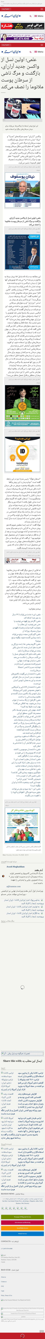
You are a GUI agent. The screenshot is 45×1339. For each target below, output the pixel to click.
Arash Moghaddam (16, 867)
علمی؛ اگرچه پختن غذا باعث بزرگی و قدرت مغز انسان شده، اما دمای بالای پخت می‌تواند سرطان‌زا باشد (26, 647)
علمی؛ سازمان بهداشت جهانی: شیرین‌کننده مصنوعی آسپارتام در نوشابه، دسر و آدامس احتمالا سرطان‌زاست (27, 666)
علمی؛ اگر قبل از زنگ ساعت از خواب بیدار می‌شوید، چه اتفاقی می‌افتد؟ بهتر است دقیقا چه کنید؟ (26, 703)
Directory (26, 1203)
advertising (25, 1201)
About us (3, 1277)
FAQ (2, 1286)
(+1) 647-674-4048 (6, 1249)
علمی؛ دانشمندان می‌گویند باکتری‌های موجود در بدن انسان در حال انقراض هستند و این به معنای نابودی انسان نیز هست (26, 679)
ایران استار (39, 1199)
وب (30, 1199)
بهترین (35, 1199)
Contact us (4, 1282)
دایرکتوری (26, 1199)
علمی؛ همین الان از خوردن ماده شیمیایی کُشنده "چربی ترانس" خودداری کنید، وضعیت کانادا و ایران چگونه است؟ (26, 781)
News (20, 1201)
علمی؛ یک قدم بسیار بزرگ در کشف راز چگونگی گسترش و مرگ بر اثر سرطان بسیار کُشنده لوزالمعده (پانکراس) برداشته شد (27, 728)
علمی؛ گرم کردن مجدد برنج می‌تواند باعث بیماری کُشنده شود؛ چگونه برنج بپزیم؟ (26, 638)
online (37, 1201)
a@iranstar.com (14, 887)
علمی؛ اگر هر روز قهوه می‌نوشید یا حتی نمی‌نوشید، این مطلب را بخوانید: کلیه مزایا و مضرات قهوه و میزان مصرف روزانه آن (27, 626)
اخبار (15, 1199)
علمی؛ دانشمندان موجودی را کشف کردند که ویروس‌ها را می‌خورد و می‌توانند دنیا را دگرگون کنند (27, 753)
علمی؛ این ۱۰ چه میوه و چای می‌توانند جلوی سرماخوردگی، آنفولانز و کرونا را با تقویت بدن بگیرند (26, 792)
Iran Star (4, 1201)
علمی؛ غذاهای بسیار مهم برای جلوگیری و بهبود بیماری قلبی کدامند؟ (26, 770)
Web (22, 1203)
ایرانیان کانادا (20, 1199)
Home (2, 2)
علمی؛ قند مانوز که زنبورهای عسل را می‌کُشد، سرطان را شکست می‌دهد (26, 655)
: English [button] (5, 9)
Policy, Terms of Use (6, 1295)
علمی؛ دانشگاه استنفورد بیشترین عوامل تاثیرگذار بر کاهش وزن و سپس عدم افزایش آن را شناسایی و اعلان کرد (27, 741)
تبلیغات (7, 1199)
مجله (32, 1199)
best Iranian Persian (13, 1201)
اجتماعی (11, 1199)
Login (2, 1291)
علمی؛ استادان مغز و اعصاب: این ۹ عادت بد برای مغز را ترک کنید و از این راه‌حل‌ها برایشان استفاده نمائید (26, 763)
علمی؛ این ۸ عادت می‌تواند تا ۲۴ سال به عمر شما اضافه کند (26, 616)
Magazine (32, 1201)
